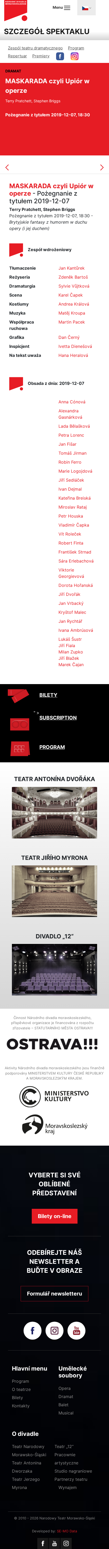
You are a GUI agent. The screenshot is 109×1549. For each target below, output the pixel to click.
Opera (64, 1388)
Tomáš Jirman (72, 453)
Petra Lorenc (71, 435)
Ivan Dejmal (70, 489)
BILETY (48, 695)
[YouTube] (54, 1543)
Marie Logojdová (75, 471)
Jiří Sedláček (71, 480)
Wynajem (67, 1487)
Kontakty (21, 1405)
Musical (66, 1413)
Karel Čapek (70, 295)
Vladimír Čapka (73, 525)
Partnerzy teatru (70, 1479)
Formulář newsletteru (54, 1293)
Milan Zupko (70, 651)
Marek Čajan (71, 664)
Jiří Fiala (66, 645)
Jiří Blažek (68, 658)
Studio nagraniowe (73, 1471)
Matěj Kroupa (71, 313)
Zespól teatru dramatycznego (35, 47)
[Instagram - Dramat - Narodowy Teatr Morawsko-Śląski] (75, 56)
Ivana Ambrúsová (75, 630)
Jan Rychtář (70, 621)
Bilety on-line (54, 1216)
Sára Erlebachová (76, 561)
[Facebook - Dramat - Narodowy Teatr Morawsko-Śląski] (60, 56)
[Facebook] (42, 1543)
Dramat (65, 1396)
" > (36, 712)
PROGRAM (52, 747)
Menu (58, 7)
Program (76, 47)
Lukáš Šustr (70, 639)
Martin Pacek (71, 322)
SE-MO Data (67, 1531)
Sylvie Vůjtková (73, 286)
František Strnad (74, 552)
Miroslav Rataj (72, 507)
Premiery (40, 55)
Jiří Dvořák (69, 594)
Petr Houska (70, 516)
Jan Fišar (67, 444)
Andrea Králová (73, 304)
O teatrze (21, 1389)
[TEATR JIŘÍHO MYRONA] (54, 890)
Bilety (17, 1397)
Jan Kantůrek (71, 268)
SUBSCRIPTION (58, 718)
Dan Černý (69, 337)
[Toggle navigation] (86, 7)
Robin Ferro (69, 462)
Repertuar (17, 55)
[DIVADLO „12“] (54, 969)
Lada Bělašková (74, 426)
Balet (63, 1404)
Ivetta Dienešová (75, 346)
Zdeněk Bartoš (73, 277)
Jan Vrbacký (71, 603)
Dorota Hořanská (75, 585)
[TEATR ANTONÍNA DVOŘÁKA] (54, 812)
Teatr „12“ (64, 1446)
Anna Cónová (71, 401)
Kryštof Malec (72, 612)
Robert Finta (70, 543)
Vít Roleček (69, 534)
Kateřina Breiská (74, 498)
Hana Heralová (73, 355)
